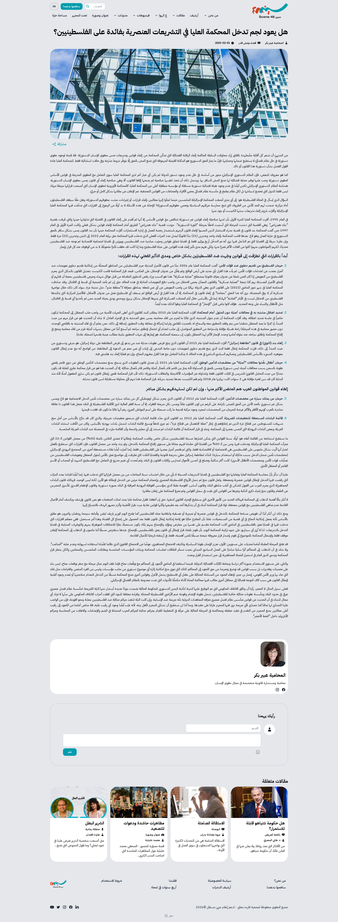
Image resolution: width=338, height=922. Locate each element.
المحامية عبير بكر (274, 43)
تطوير (171, 915)
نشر (70, 752)
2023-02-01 (222, 43)
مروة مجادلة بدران (210, 835)
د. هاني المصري (272, 840)
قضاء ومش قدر (247, 43)
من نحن (213, 15)
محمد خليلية (152, 840)
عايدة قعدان (93, 835)
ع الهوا (163, 15)
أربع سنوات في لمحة (164, 887)
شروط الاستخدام (111, 880)
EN (54, 6)
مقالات (180, 15)
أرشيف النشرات (221, 887)
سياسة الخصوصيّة (219, 880)
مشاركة (61, 144)
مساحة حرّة (59, 15)
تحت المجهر (79, 15)
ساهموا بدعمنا (71, 6)
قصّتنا (173, 880)
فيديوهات (143, 15)
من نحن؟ (280, 880)
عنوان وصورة (100, 15)
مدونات (123, 15)
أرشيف (194, 15)
